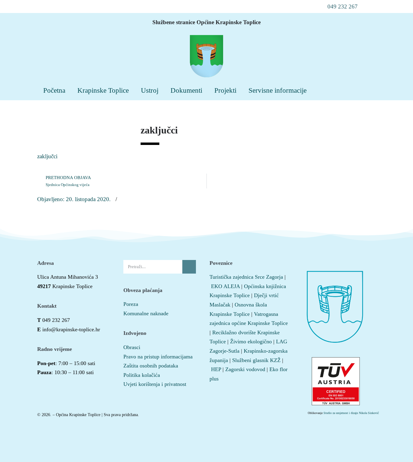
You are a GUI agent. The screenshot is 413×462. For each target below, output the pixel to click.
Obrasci (131, 347)
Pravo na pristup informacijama (158, 357)
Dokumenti (186, 90)
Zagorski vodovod (245, 369)
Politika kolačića (141, 375)
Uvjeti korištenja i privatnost (154, 384)
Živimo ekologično (251, 341)
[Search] (189, 267)
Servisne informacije (278, 90)
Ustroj (149, 90)
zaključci (47, 156)
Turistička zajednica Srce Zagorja (246, 277)
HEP (216, 369)
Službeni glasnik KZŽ (256, 360)
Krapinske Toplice (103, 90)
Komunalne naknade (145, 313)
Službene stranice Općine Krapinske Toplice (206, 22)
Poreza (130, 304)
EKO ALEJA (225, 286)
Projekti (225, 90)
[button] (339, 6)
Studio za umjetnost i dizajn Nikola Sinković (351, 413)
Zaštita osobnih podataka (150, 366)
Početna (54, 90)
